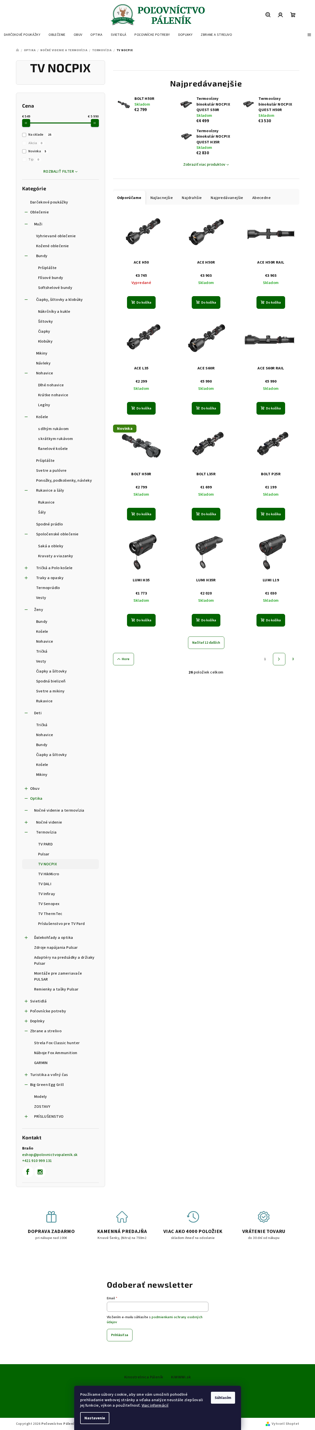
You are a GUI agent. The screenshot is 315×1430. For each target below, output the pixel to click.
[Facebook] (28, 1172)
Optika (36, 798)
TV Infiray (46, 894)
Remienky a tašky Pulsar (56, 989)
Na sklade (39, 134)
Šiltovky (45, 321)
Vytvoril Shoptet (285, 1423)
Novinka (37, 151)
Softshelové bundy (55, 287)
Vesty (41, 597)
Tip (33, 159)
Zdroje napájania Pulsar (56, 947)
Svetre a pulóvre (51, 470)
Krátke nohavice (53, 395)
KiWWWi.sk (181, 1377)
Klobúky (45, 341)
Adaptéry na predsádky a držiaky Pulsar (64, 960)
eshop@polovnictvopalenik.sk (50, 1154)
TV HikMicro (48, 874)
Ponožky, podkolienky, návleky (64, 480)
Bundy (42, 256)
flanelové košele (53, 448)
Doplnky (37, 1021)
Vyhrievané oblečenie (56, 236)
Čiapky (44, 331)
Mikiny (42, 353)
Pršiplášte (47, 268)
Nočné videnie (49, 822)
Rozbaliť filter (58, 171)
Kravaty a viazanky (55, 556)
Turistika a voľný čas (49, 1074)
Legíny (44, 405)
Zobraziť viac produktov (204, 164)
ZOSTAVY (42, 1106)
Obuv (35, 788)
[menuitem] (22, 34)
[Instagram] (40, 1172)
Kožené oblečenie (52, 246)
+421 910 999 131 (37, 1160)
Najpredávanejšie (227, 197)
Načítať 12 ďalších (206, 642)
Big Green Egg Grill (47, 1084)
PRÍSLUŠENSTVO (49, 1116)
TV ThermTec (50, 913)
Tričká (42, 651)
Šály (42, 512)
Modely (40, 1096)
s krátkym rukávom (55, 438)
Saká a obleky (50, 546)
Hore (126, 659)
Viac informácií (155, 1405)
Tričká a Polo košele (54, 568)
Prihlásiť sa (119, 1335)
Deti (38, 713)
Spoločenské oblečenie (57, 534)
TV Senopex (49, 904)
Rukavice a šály (50, 490)
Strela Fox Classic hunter (57, 1043)
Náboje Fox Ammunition (55, 1053)
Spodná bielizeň (51, 681)
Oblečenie (39, 212)
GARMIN (41, 1063)
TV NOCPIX (47, 864)
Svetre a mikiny (50, 691)
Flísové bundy (50, 277)
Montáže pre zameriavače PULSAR (58, 976)
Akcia (35, 143)
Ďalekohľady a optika (53, 937)
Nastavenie (94, 1418)
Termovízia (46, 832)
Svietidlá (38, 1001)
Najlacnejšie (161, 197)
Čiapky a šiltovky (51, 671)
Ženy (38, 609)
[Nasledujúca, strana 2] (279, 659)
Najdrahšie (192, 197)
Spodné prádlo (49, 524)
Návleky (43, 363)
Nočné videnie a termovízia (59, 810)
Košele (42, 417)
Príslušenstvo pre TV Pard (61, 923)
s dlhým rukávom (53, 429)
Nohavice (44, 373)
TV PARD (45, 844)
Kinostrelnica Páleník (143, 1377)
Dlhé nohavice (51, 385)
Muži (38, 224)
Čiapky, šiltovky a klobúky (59, 299)
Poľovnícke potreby (48, 1011)
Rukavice (46, 502)
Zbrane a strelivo (46, 1031)
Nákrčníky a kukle (54, 311)
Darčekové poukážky (49, 202)
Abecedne (261, 197)
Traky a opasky (50, 578)
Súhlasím (223, 1397)
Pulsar (44, 854)
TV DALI (45, 884)
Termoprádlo (48, 588)
